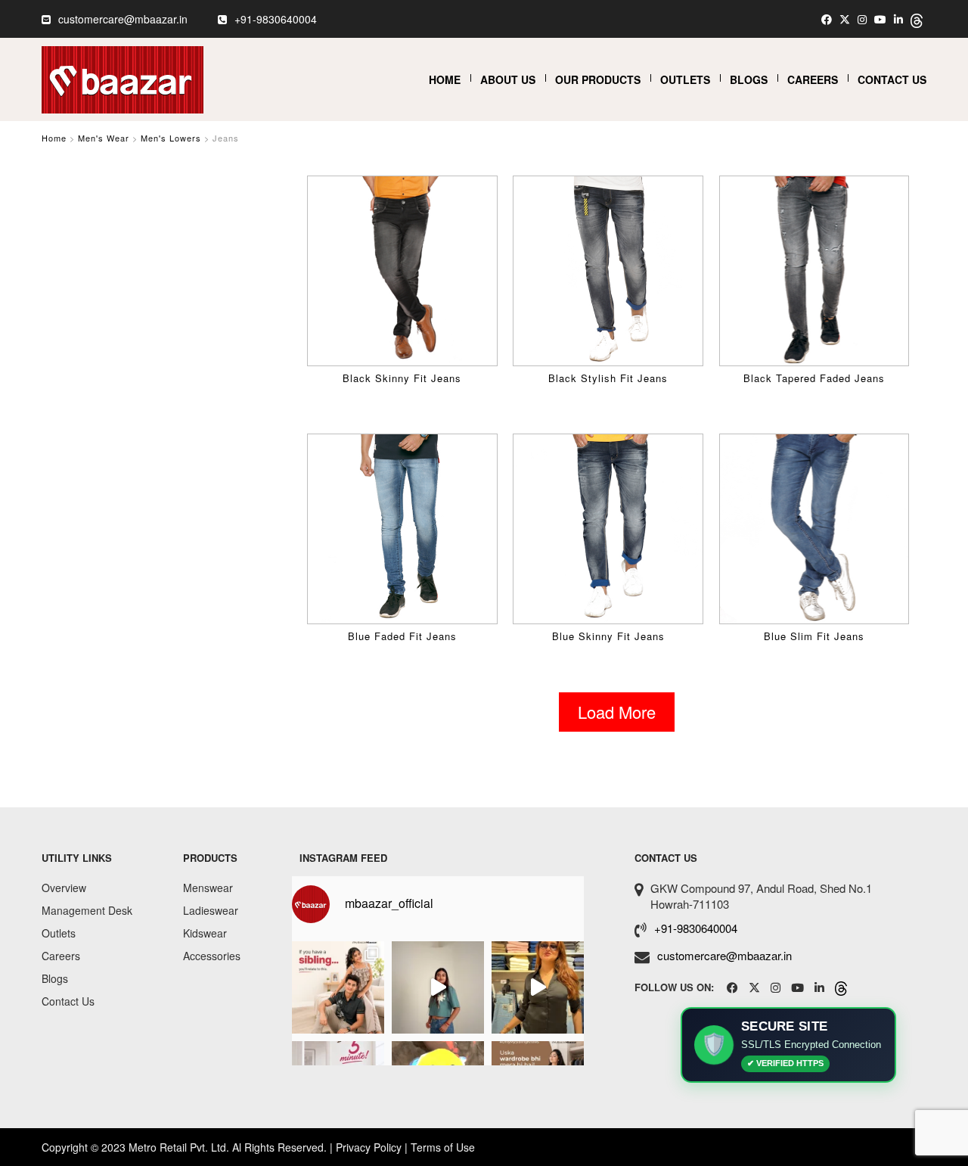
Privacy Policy (369, 1147)
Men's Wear (103, 138)
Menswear (208, 887)
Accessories (211, 955)
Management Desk (87, 910)
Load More (617, 711)
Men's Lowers (171, 138)
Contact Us (892, 79)
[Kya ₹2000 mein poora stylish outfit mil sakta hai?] (538, 987)
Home (445, 79)
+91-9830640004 (275, 18)
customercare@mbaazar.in (123, 18)
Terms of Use (443, 1147)
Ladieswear (210, 910)
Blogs (749, 79)
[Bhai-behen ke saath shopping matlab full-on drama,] (338, 987)
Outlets (685, 79)
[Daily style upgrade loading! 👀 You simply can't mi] (438, 987)
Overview (64, 887)
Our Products (598, 79)
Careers (812, 79)
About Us (507, 79)
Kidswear (205, 933)
